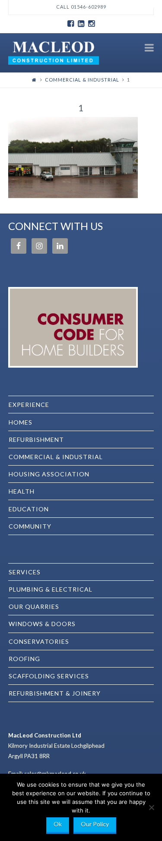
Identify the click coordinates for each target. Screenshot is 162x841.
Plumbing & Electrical (50, 589)
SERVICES (25, 572)
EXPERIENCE (29, 404)
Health (22, 491)
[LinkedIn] (81, 24)
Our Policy (95, 824)
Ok (58, 824)
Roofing (24, 658)
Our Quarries (34, 606)
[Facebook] (71, 24)
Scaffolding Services (49, 676)
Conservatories (39, 641)
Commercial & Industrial (82, 79)
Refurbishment (36, 439)
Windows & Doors (42, 623)
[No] (151, 807)
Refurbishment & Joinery (55, 693)
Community (30, 526)
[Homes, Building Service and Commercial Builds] (53, 52)
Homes (20, 422)
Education (29, 509)
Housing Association (49, 474)
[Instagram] (91, 24)
